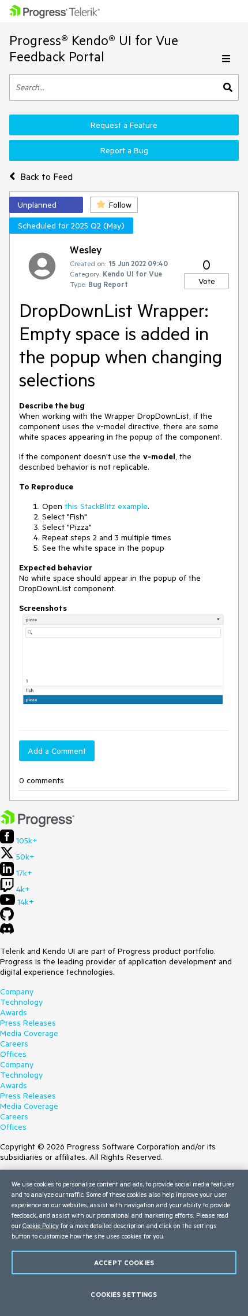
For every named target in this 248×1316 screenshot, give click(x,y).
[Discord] (7, 931)
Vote (206, 281)
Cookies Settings (124, 1294)
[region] (124, 1243)
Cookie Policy (40, 1225)
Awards (13, 1012)
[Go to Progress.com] (37, 824)
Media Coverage (29, 1033)
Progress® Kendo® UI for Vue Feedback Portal (93, 48)
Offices (13, 1054)
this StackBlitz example (106, 506)
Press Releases (28, 1023)
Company (16, 991)
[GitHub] (7, 918)
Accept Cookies (124, 1262)
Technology (21, 1002)
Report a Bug (124, 150)
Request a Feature (124, 125)
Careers (14, 1043)
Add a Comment (57, 751)
